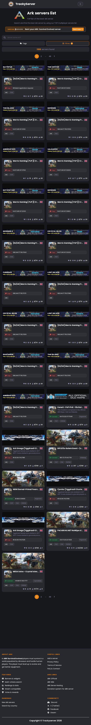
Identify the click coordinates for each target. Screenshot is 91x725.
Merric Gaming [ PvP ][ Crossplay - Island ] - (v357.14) (38, 120)
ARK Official (52, 678)
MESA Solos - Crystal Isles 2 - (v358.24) (31, 571)
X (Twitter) (54, 706)
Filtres (68, 43)
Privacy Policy (53, 662)
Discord (53, 702)
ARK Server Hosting (55, 685)
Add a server (52, 658)
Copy (8, 88)
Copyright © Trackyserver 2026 (45, 720)
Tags (25, 43)
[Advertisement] (45, 625)
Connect (54, 417)
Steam (53, 712)
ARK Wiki (50, 682)
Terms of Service (54, 665)
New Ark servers (8, 702)
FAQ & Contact (53, 668)
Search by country (9, 706)
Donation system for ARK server (60, 689)
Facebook (54, 709)
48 (50, 56)
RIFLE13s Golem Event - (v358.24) (73, 448)
